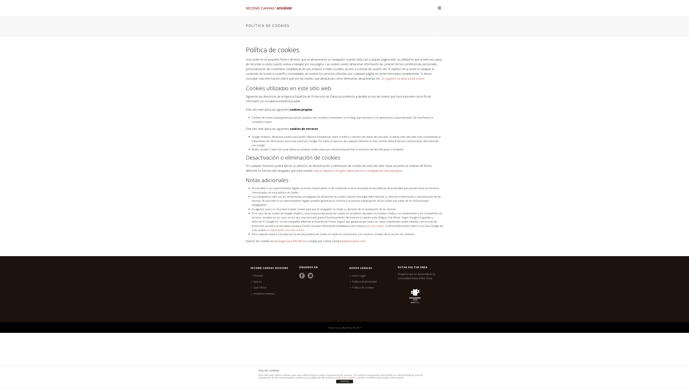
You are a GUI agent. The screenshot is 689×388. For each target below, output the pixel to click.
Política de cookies (363, 287)
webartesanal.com (352, 241)
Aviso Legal (358, 275)
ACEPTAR (344, 381)
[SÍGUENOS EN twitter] (310, 276)
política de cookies (345, 377)
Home (411, 33)
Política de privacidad (364, 281)
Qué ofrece (260, 287)
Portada (258, 275)
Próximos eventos (264, 293)
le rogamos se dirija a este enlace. (403, 78)
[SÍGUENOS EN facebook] (302, 276)
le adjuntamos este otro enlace (286, 230)
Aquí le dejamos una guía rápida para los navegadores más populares (358, 171)
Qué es (258, 281)
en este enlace (375, 226)
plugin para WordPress (292, 241)
